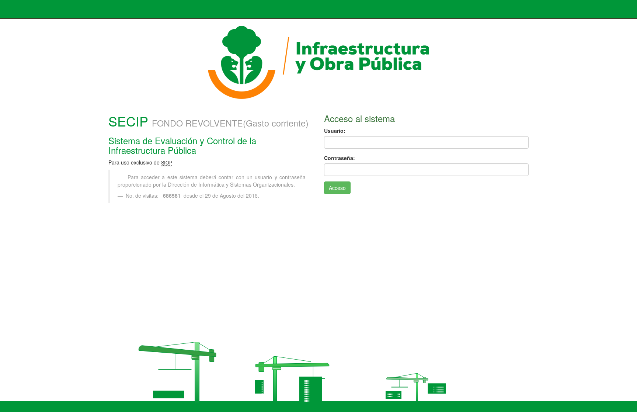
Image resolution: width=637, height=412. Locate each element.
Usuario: (334, 130)
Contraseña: (339, 158)
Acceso (337, 187)
